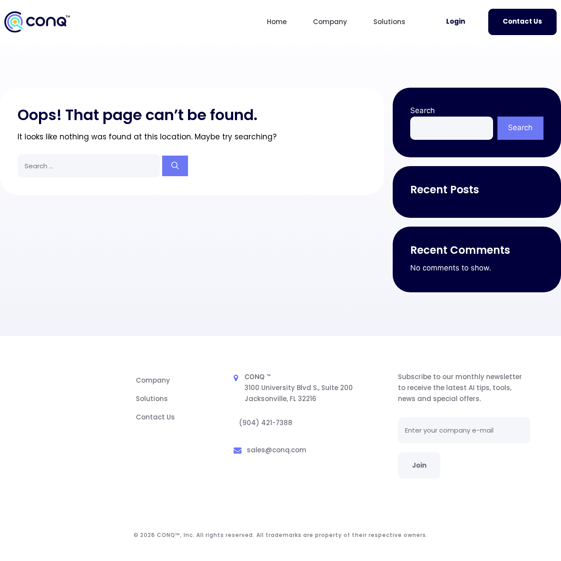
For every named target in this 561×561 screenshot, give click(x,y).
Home (277, 21)
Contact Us (522, 21)
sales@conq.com (276, 449)
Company (330, 21)
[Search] (175, 166)
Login (455, 21)
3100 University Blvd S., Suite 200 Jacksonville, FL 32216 (299, 393)
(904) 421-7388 (265, 422)
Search (422, 110)
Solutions (389, 21)
